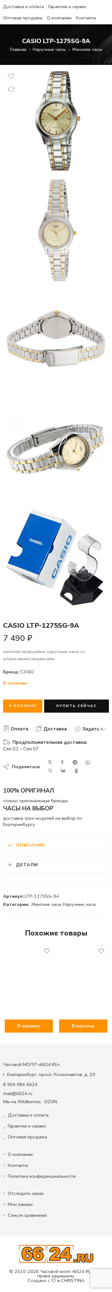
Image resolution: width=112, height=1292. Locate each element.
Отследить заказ (26, 1193)
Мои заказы (20, 1204)
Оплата (18, 729)
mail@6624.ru (17, 1093)
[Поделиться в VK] (63, 771)
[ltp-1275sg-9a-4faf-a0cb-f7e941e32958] (56, 558)
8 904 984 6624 (20, 1084)
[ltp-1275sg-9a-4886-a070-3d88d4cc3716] (56, 121)
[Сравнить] (11, 89)
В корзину (22, 705)
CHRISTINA (73, 1280)
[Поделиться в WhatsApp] (88, 762)
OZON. (51, 1101)
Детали (27, 865)
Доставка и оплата (23, 6)
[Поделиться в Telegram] (74, 762)
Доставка (54, 729)
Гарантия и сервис (67, 6)
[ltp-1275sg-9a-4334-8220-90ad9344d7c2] (56, 449)
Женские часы (87, 49)
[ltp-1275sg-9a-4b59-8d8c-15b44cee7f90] (56, 340)
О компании (59, 18)
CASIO (27, 672)
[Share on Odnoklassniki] (76, 771)
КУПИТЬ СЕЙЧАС (76, 705)
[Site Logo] (56, 1253)
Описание (30, 845)
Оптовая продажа (22, 18)
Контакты (86, 18)
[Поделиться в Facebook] (62, 762)
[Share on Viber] (50, 771)
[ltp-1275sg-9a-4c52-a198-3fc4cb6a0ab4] (56, 230)
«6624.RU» (82, 1271)
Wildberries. (29, 1101)
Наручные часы (49, 49)
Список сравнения (27, 1215)
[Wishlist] (11, 76)
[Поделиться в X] (50, 762)
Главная (18, 49)
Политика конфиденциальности (42, 1176)
